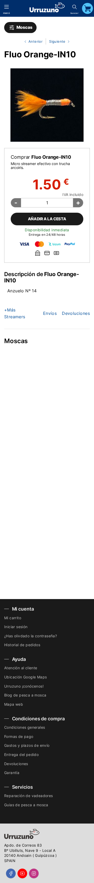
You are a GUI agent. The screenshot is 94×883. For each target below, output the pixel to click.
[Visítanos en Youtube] (22, 873)
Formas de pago (18, 736)
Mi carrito (12, 618)
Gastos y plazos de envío (27, 745)
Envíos (50, 313)
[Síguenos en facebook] (11, 873)
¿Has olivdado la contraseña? (30, 636)
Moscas (23, 27)
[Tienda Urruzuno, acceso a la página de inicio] (47, 7)
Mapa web (13, 704)
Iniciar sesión (16, 626)
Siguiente (56, 42)
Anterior (31, 42)
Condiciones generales (24, 727)
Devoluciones (76, 313)
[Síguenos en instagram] (34, 873)
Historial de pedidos (22, 645)
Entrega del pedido (21, 754)
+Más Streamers (14, 313)
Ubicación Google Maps (25, 677)
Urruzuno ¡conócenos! (24, 686)
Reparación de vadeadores (28, 795)
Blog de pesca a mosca (25, 695)
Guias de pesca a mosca (26, 805)
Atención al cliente (20, 668)
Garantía (11, 772)
